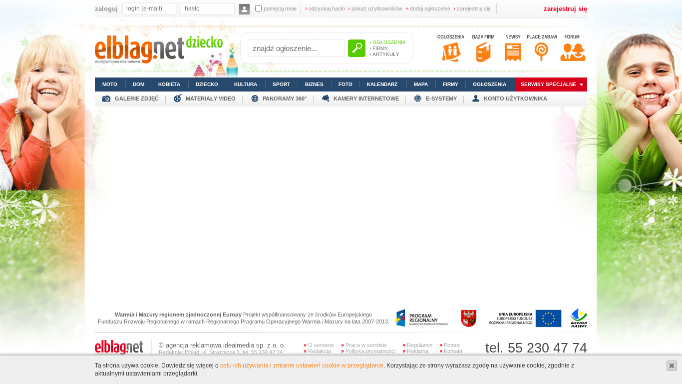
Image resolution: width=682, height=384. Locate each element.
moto (109, 84)
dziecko (207, 84)
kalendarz (382, 84)
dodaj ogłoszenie (427, 9)
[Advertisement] (341, 176)
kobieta (169, 84)
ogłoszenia (489, 84)
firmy (450, 84)
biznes (314, 84)
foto (345, 84)
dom (138, 84)
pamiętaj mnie (280, 9)
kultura (245, 84)
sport (281, 84)
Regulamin (417, 345)
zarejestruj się (472, 9)
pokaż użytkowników (375, 9)
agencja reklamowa (193, 345)
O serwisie (319, 345)
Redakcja (317, 351)
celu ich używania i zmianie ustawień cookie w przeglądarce (301, 365)
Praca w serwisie (364, 345)
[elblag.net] (119, 353)
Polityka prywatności (368, 351)
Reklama (415, 351)
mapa (421, 84)
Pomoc (450, 345)
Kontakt (450, 351)
